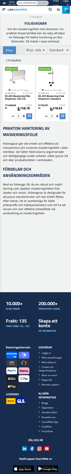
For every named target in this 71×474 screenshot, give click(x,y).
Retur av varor (49, 375)
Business (42, 3)
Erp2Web (47, 426)
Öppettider (47, 407)
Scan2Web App (50, 422)
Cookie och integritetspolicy (47, 368)
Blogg (45, 403)
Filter (9, 50)
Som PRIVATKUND (27, 3)
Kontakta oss (49, 417)
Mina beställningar (52, 357)
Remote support (50, 384)
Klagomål (47, 380)
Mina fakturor (49, 362)
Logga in (46, 353)
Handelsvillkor (49, 412)
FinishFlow (47, 431)
